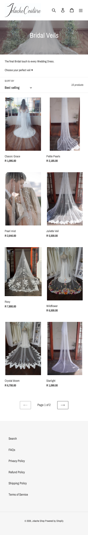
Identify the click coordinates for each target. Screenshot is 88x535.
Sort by (9, 81)
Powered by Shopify (54, 521)
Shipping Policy (18, 483)
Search (13, 438)
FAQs (12, 450)
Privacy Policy (17, 461)
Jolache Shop (38, 521)
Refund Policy (17, 472)
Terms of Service (18, 494)
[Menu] (80, 10)
